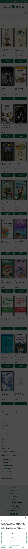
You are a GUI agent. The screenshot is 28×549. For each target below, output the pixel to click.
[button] (26, 518)
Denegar (14, 537)
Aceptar (14, 534)
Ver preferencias (14, 541)
